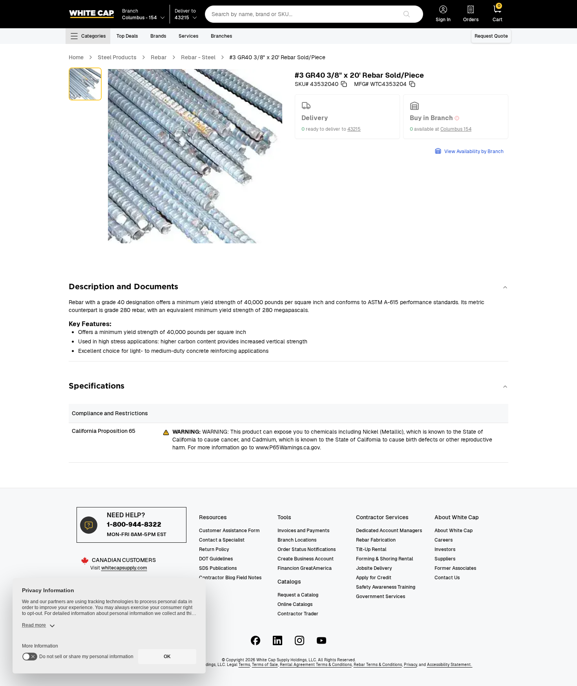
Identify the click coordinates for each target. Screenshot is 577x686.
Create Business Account (306, 559)
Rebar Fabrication (376, 540)
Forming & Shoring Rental (384, 559)
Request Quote (491, 36)
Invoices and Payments (303, 530)
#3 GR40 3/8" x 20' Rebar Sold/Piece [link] (277, 57)
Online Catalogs (295, 604)
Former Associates (455, 568)
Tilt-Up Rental (371, 549)
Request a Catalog (298, 595)
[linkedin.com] (277, 640)
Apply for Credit (373, 578)
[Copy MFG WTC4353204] (412, 84)
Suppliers (445, 559)
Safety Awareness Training (385, 587)
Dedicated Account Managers (389, 530)
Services (188, 36)
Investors (445, 549)
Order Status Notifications (307, 549)
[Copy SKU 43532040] (344, 84)
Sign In (443, 19)
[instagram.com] (299, 640)
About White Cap (454, 530)
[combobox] (301, 14)
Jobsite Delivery (374, 568)
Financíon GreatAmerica (305, 568)
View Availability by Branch (474, 151)
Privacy (410, 664)
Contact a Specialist (222, 540)
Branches (221, 36)
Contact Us (447, 578)
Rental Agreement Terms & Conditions (316, 664)
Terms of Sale (265, 664)
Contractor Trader (298, 614)
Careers (444, 540)
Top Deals (127, 36)
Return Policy (214, 549)
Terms (244, 664)
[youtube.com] (321, 640)
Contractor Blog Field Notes (230, 578)
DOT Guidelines (216, 559)
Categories (93, 36)
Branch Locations (297, 540)
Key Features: (90, 324)
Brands (158, 36)
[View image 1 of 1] (85, 84)
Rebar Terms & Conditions (378, 664)
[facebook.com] (255, 640)
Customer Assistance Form (229, 530)
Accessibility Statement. (450, 664)
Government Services (380, 596)
